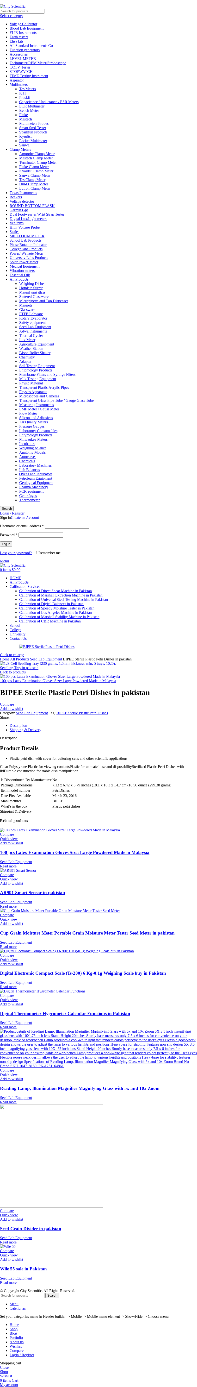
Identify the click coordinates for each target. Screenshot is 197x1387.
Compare (17, 1351)
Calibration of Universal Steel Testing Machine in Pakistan (63, 599)
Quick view (9, 839)
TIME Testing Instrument (29, 76)
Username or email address (22, 526)
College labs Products (26, 249)
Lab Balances (29, 470)
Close (4, 1367)
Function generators (25, 50)
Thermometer (29, 500)
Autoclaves (27, 457)
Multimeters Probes (34, 123)
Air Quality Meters (33, 422)
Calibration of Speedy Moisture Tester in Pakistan (56, 608)
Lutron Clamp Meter (34, 188)
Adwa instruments (33, 331)
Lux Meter (27, 340)
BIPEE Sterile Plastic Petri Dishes (82, 713)
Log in (6, 544)
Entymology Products (35, 435)
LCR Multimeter (31, 106)
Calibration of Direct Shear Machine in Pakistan (55, 591)
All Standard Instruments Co (31, 46)
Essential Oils (20, 275)
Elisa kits (16, 41)
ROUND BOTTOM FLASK (32, 206)
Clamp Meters (20, 149)
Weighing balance (32, 448)
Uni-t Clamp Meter (33, 184)
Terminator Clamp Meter (38, 162)
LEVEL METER (23, 58)
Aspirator (17, 80)
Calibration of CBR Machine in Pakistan (50, 621)
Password (9, 535)
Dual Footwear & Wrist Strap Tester (37, 214)
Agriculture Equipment (36, 344)
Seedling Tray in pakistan (19, 668)
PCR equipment (31, 491)
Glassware (27, 310)
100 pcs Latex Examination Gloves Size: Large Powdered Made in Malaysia (58, 681)
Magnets (25, 305)
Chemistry (27, 357)
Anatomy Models (32, 452)
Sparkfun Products (33, 132)
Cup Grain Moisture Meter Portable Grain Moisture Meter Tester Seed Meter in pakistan (87, 932)
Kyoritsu (25, 136)
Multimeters (19, 84)
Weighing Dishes (32, 284)
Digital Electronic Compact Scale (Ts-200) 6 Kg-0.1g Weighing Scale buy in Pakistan (83, 973)
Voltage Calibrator (23, 24)
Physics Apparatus (33, 392)
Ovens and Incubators (35, 474)
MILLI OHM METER (27, 236)
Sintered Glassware (34, 297)
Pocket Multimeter (33, 141)
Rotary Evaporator (33, 318)
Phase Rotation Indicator (28, 245)
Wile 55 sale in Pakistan (23, 1268)
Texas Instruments (23, 193)
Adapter (25, 361)
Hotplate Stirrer (31, 288)
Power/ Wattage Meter (26, 253)
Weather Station (31, 348)
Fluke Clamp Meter (34, 167)
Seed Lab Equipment (35, 327)
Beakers (16, 197)
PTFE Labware (31, 314)
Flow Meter (28, 413)
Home (5, 659)
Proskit (24, 97)
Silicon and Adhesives (36, 418)
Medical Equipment (24, 266)
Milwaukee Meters (33, 439)
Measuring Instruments (36, 405)
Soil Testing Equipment (37, 366)
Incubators (27, 444)
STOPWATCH (21, 71)
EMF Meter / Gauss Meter (39, 409)
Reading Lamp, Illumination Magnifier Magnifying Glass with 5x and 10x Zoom (80, 1088)
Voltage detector (22, 201)
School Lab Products (25, 240)
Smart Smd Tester (32, 128)
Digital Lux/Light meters (28, 219)
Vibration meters (22, 271)
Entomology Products (35, 370)
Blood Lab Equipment (26, 28)
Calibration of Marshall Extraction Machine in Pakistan (61, 595)
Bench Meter (29, 110)
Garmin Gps (19, 210)
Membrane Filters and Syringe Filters (47, 374)
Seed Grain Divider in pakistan (30, 1228)
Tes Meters (27, 89)
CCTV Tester (20, 67)
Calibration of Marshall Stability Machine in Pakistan (59, 617)
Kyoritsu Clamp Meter (36, 171)
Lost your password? (16, 553)
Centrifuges (28, 496)
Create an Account (25, 517)
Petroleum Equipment (35, 478)
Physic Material (31, 383)
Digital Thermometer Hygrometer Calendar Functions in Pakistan (65, 1013)
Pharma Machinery (33, 487)
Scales (14, 232)
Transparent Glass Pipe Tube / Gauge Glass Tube (56, 400)
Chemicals (27, 461)
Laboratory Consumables (38, 431)
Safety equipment (32, 322)
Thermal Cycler (31, 335)
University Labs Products (29, 258)
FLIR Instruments (23, 33)
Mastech (25, 119)
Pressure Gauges (31, 426)
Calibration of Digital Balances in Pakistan (51, 604)
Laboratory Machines (35, 465)
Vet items (17, 223)
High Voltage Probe (25, 227)
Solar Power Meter (24, 262)
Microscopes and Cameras (39, 396)
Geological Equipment (36, 483)
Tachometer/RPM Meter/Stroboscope (38, 63)
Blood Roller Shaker (34, 353)
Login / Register (22, 1355)
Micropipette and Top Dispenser (43, 301)
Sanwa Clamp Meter (34, 175)
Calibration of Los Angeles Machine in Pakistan (55, 612)
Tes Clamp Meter (32, 180)
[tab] (103, 725)
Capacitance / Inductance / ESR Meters (49, 102)
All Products (19, 279)
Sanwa (24, 145)
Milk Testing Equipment (37, 379)
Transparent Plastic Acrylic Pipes (44, 387)
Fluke (23, 115)
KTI (22, 93)
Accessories (19, 54)
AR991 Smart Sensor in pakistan (32, 892)
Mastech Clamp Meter (36, 158)
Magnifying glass (32, 292)
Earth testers (19, 37)
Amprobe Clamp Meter (37, 154)
